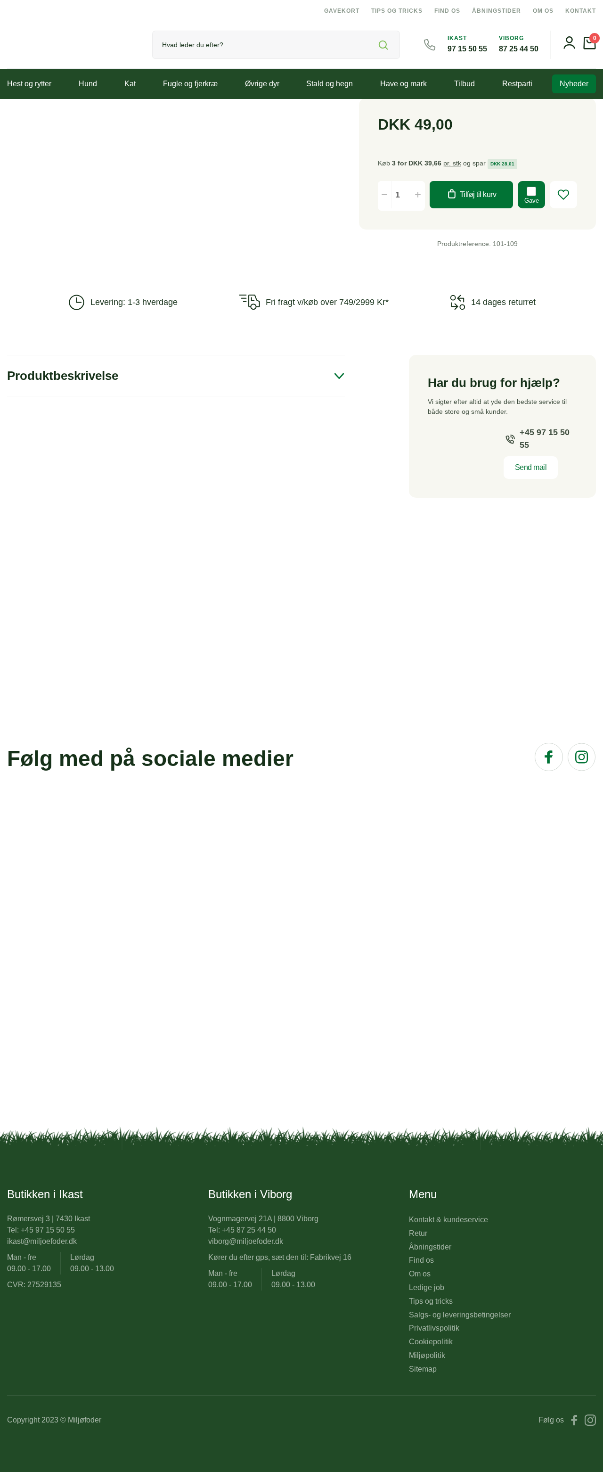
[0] (589, 47)
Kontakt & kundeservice (448, 1220)
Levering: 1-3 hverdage (134, 302)
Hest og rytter (29, 84)
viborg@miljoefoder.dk (245, 1241)
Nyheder (574, 84)
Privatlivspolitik (434, 1328)
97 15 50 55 (467, 49)
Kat (130, 84)
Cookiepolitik (431, 1342)
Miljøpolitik (427, 1355)
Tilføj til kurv (478, 194)
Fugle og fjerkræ (190, 84)
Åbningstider (496, 11)
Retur (418, 1233)
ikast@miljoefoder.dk (42, 1241)
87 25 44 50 (518, 49)
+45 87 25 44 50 (249, 1230)
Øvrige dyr (262, 84)
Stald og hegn (329, 84)
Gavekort (341, 11)
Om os (543, 11)
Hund (88, 84)
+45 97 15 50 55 (545, 439)
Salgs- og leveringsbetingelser (460, 1315)
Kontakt (580, 11)
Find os (447, 11)
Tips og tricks (397, 11)
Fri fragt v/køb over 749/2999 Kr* (327, 302)
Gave (531, 200)
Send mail (531, 467)
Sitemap (423, 1369)
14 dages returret (503, 302)
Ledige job (426, 1287)
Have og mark (403, 84)
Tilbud (464, 84)
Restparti (517, 84)
